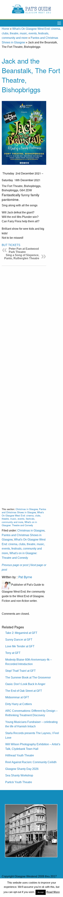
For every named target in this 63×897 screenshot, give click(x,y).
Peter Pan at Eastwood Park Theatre (24, 250)
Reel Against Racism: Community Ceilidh (31, 762)
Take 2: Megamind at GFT (21, 632)
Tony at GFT (12, 652)
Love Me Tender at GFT (19, 646)
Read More (53, 891)
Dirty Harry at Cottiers (18, 704)
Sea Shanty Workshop (19, 775)
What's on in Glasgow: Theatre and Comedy (19, 523)
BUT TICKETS (11, 245)
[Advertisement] (24, 384)
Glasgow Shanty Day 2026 (21, 768)
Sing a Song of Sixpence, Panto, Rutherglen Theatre (21, 257)
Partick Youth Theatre (18, 782)
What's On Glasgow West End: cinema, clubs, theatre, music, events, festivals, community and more (31, 33)
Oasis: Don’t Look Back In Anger (25, 684)
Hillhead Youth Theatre (19, 755)
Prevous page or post (15, 565)
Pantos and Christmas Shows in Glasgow (24, 510)
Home (5, 28)
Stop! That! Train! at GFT (20, 670)
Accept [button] (41, 892)
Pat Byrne (25, 577)
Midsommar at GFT (17, 697)
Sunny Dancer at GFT (18, 639)
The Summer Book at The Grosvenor (28, 677)
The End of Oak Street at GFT (23, 690)
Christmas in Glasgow (27, 509)
